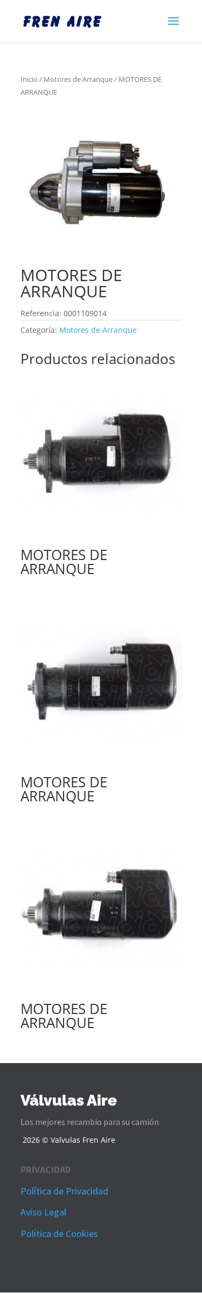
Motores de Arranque (78, 79)
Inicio (29, 79)
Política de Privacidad (64, 1191)
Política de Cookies (59, 1233)
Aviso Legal (43, 1212)
